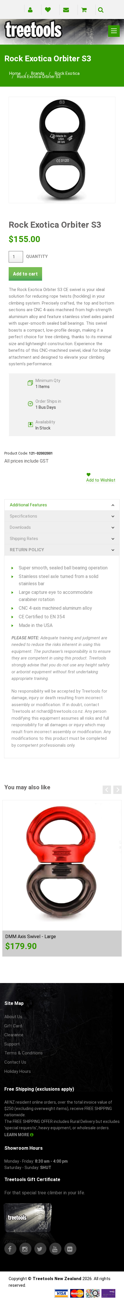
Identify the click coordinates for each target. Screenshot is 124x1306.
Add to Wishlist (100, 480)
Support (12, 1044)
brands (37, 73)
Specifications (23, 516)
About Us (13, 1016)
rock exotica (67, 73)
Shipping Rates (24, 538)
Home (15, 73)
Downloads (20, 527)
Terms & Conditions (23, 1053)
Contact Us (15, 1062)
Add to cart (25, 274)
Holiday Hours (17, 1071)
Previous (107, 790)
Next (117, 790)
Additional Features (28, 504)
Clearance (13, 1034)
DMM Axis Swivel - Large (30, 936)
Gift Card (13, 1026)
